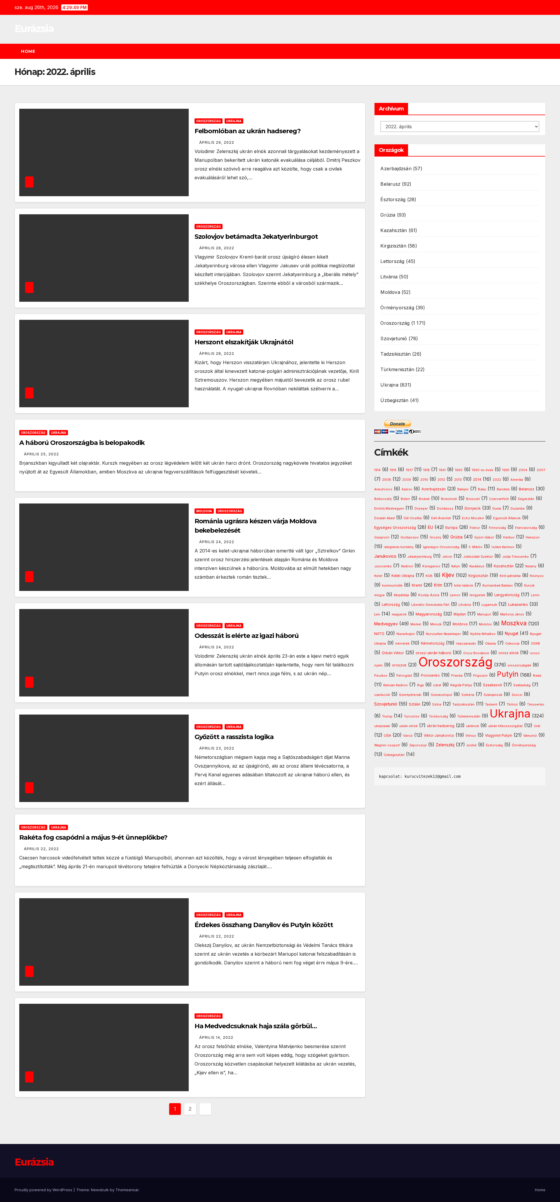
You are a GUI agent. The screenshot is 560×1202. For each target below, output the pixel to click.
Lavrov (455, 595)
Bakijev (463, 489)
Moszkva (514, 623)
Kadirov (407, 566)
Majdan (460, 614)
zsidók (471, 745)
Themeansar (127, 1189)
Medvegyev (386, 623)
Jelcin (447, 557)
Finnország (497, 528)
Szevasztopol (441, 695)
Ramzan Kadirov (395, 685)
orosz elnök (508, 653)
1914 (377, 470)
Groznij (435, 537)
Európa (451, 527)
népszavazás (466, 643)
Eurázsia (34, 28)
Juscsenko (383, 566)
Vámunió (530, 736)
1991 (505, 470)
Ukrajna (234, 121)
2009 (406, 480)
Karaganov (431, 566)
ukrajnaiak (382, 726)
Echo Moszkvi (473, 518)
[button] (543, 51)
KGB (429, 576)
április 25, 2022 (41, 454)
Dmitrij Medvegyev (389, 508)
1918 (426, 470)
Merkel (415, 624)
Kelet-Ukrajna (402, 576)
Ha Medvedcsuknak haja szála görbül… (256, 1026)
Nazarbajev (405, 634)
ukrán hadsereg (440, 726)
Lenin (535, 595)
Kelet (378, 576)
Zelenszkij (445, 745)
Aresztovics (383, 489)
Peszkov (380, 676)
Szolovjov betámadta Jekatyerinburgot (256, 237)
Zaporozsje (418, 745)
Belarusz (390, 184)
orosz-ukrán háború (433, 653)
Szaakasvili (492, 685)
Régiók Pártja (461, 685)
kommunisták (392, 585)
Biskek (424, 499)
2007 (541, 470)
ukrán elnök (408, 726)
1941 (442, 470)
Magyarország (429, 614)
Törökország (438, 716)
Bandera (503, 489)
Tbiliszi (512, 704)
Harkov (508, 537)
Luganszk (489, 605)
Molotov (485, 624)
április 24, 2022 (216, 542)
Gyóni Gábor (484, 537)
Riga (420, 685)
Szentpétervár (410, 695)
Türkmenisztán (397, 369)
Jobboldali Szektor (478, 557)
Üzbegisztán (394, 400)
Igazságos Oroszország (441, 547)
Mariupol (484, 614)
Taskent (491, 704)
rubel (437, 685)
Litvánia (389, 277)
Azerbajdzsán (395, 168)
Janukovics (385, 556)
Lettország (392, 261)
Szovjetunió (393, 338)
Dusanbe (517, 508)
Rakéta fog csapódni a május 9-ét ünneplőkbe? (93, 837)
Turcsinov (411, 716)
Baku (482, 489)
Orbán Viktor (393, 653)
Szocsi (517, 695)
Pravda (457, 675)
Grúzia (387, 215)
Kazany (530, 566)
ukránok (472, 726)
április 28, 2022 (216, 248)
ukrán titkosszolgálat (505, 726)
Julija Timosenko (515, 557)
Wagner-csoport (387, 745)
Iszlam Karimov (502, 547)
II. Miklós (475, 547)
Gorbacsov (409, 537)
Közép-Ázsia (428, 595)
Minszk (436, 624)
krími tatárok (463, 585)
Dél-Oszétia (413, 518)
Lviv (377, 614)
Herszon (533, 537)
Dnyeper (421, 508)
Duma (496, 508)
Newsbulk (100, 1189)
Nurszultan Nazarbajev (443, 634)
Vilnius (471, 736)
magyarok (399, 614)
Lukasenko (518, 604)
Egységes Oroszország (395, 527)
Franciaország (526, 528)
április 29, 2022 (216, 142)
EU (430, 527)
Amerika (516, 480)
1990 (459, 470)
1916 (393, 470)
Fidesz (475, 528)
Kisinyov (537, 576)
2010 (424, 480)
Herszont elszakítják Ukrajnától (244, 342)
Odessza (512, 643)
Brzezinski (449, 499)
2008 (386, 480)
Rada (537, 675)
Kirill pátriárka (510, 576)
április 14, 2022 (216, 1037)
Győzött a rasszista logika (234, 737)
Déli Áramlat (441, 518)
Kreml (417, 585)
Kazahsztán (393, 230)
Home (28, 51)
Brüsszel (473, 499)
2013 (458, 480)
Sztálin (414, 704)
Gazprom (381, 537)
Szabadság (522, 685)
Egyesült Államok (507, 518)
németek (402, 643)
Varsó (408, 736)
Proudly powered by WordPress (44, 1189)
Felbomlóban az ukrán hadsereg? (248, 131)
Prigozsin (480, 676)
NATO (379, 633)
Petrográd (404, 676)
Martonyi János (512, 614)
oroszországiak (519, 665)
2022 (497, 480)
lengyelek (477, 595)
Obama (490, 643)
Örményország (397, 307)
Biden (405, 499)
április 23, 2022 (216, 748)
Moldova (204, 511)
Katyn (455, 566)
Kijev (448, 575)
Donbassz (445, 508)
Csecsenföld (499, 499)
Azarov (407, 489)
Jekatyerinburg (419, 557)
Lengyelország (506, 595)
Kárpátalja (401, 595)
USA (387, 735)
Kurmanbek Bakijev (497, 585)
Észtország (392, 199)
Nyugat (511, 633)
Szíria (436, 704)
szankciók (382, 695)
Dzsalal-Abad (384, 518)
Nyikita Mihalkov (483, 634)
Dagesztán (526, 499)
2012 (441, 480)
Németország (432, 643)
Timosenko (535, 704)
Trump (387, 716)
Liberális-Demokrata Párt (430, 605)
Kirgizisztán (393, 246)
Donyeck (473, 508)
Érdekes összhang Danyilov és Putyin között (264, 925)
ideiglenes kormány (399, 547)
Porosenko (430, 675)
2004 (523, 470)
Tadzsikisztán (395, 354)
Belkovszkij (383, 499)
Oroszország (208, 121)
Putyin (508, 674)
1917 (409, 470)
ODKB (535, 643)
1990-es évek (482, 470)
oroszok (399, 665)
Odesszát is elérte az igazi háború (247, 636)
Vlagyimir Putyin (498, 735)
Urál (537, 726)
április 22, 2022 (41, 849)
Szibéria (467, 695)
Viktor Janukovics (439, 736)
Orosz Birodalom (476, 653)
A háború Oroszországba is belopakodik (82, 443)
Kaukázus (476, 566)
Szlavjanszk (493, 695)
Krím (438, 585)
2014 (477, 480)
